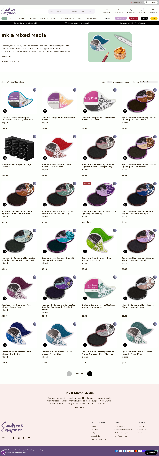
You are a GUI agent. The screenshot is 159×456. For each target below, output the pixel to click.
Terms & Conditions (98, 439)
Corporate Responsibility (123, 430)
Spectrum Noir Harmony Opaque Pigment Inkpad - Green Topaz (58, 212)
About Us (140, 426)
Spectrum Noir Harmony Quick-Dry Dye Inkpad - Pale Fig (99, 212)
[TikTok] (24, 438)
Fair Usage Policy (120, 436)
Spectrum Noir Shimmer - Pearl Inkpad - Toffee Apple (57, 165)
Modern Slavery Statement (124, 433)
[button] (90, 11)
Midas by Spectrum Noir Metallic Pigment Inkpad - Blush (138, 306)
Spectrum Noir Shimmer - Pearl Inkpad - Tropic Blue (57, 353)
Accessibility (95, 436)
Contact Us (152, 2)
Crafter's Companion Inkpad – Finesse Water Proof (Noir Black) (17, 118)
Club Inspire (141, 433)
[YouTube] (29, 438)
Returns (94, 430)
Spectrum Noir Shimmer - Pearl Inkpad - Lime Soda (97, 259)
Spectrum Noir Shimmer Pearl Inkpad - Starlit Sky (16, 353)
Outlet (154, 18)
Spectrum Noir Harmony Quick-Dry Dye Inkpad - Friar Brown (139, 118)
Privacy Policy (119, 426)
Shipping (94, 426)
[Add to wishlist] (34, 90)
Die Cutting (21, 18)
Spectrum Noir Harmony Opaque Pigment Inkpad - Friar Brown (17, 212)
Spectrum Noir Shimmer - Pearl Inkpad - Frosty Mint (137, 353)
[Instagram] (19, 438)
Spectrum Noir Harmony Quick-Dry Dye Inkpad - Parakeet (59, 259)
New (4, 18)
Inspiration (107, 18)
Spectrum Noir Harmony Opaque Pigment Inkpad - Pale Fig (138, 259)
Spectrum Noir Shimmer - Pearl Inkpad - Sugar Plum (16, 306)
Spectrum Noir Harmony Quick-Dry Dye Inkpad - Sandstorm (139, 165)
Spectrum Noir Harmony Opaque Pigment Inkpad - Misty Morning (98, 353)
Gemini (12, 18)
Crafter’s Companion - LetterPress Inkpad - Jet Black (98, 118)
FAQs (93, 433)
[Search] (92, 11)
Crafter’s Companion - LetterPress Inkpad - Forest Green (98, 306)
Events (144, 18)
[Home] (8, 11)
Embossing (32, 18)
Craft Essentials (65, 18)
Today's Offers (120, 18)
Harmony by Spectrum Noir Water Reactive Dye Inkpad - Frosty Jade (18, 259)
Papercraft (43, 18)
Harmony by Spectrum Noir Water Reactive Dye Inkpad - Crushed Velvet (58, 307)
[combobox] (71, 11)
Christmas (133, 18)
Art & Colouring (78, 18)
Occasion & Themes (93, 18)
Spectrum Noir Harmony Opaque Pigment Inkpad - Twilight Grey (98, 165)
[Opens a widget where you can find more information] (150, 452)
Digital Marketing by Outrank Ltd (15, 452)
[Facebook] (14, 438)
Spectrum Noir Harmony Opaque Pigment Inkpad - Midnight (138, 212)
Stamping (53, 18)
